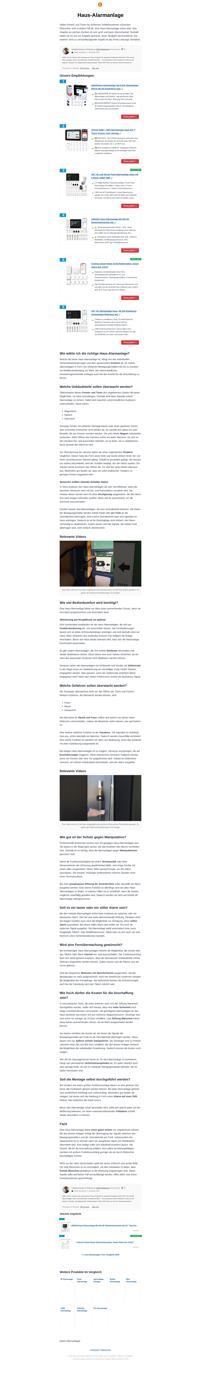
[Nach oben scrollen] (189, 1368)
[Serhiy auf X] (125, 49)
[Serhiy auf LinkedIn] (122, 49)
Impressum (94, 1350)
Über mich (95, 68)
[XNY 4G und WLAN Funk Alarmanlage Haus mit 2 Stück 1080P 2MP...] (76, 184)
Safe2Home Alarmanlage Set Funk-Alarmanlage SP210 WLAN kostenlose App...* (114, 87)
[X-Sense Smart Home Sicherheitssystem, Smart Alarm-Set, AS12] (76, 273)
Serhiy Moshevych (103, 49)
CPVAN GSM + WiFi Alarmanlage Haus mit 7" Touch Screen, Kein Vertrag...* (113, 132)
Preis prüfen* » (130, 117)
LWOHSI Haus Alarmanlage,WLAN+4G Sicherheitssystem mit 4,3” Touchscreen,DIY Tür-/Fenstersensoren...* (105, 1226)
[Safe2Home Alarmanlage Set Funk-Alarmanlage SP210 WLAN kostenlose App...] (76, 95)
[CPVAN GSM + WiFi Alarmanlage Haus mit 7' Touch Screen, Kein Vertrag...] (76, 140)
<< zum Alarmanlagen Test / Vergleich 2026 (100, 1255)
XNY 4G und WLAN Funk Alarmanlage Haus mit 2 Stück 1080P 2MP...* (114, 176)
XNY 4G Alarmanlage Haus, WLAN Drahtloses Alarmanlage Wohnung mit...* (113, 313)
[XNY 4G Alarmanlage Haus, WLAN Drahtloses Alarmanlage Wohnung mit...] (76, 321)
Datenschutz (106, 1350)
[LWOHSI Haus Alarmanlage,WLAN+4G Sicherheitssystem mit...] (76, 229)
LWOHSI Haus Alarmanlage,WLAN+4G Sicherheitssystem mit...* (110, 221)
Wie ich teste (84, 68)
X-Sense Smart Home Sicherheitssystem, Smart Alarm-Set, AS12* (115, 265)
